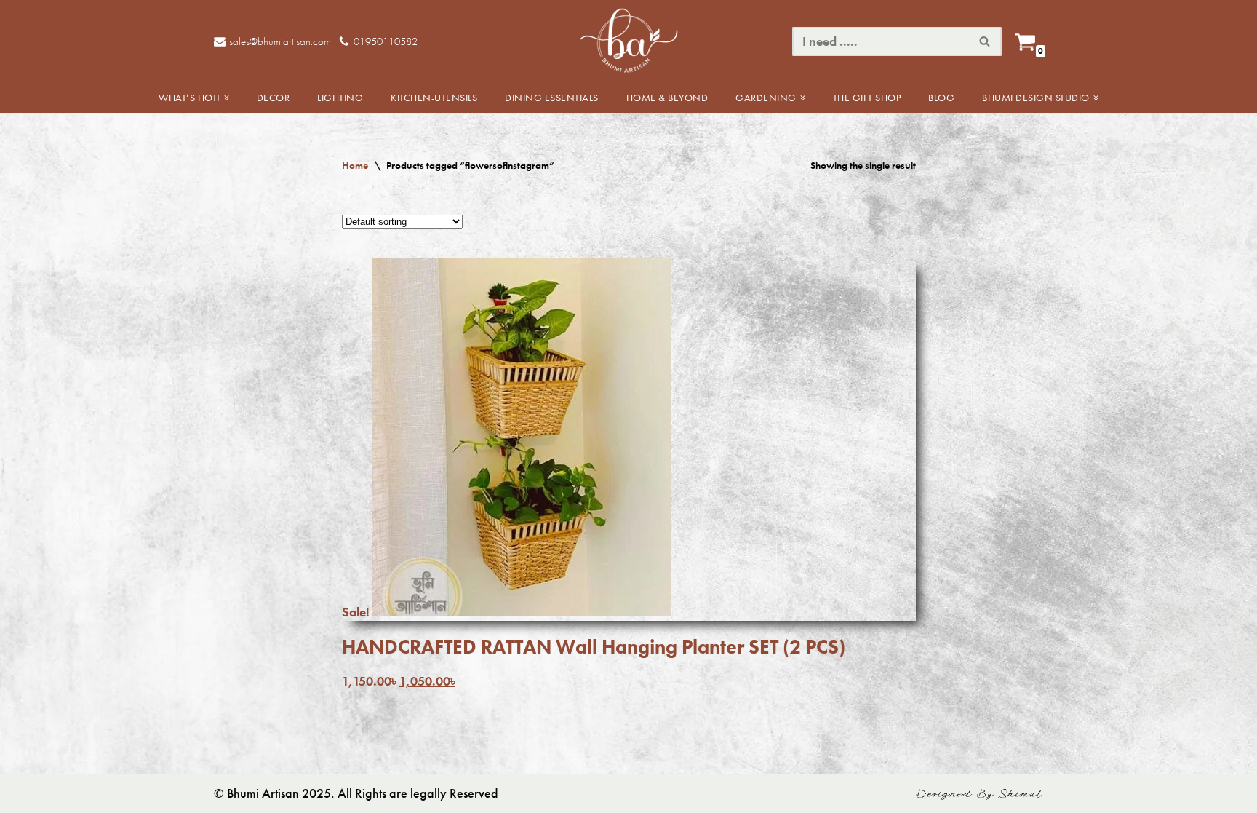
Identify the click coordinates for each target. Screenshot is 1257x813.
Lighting (340, 97)
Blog (941, 97)
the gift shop (867, 97)
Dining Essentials (552, 97)
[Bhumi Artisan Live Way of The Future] (628, 41)
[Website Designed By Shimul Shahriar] (979, 796)
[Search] (985, 41)
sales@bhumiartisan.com (280, 41)
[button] (226, 97)
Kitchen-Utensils (434, 97)
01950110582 (386, 41)
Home (355, 165)
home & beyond (667, 97)
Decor (273, 97)
